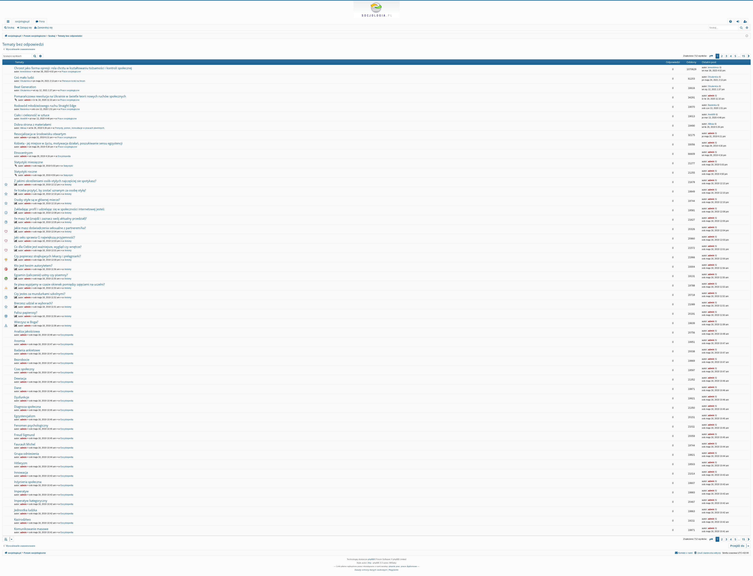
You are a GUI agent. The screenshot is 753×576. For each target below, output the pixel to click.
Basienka (24, 109)
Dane (17, 388)
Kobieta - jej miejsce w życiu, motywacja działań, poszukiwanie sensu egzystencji (68, 143)
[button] (711, 56)
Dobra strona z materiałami (32, 124)
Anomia (19, 341)
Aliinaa (23, 128)
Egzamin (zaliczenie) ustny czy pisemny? (41, 275)
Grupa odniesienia (26, 454)
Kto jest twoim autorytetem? (33, 265)
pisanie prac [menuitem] (394, 566)
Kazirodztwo (22, 519)
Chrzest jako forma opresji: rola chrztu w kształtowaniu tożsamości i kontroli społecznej (73, 68)
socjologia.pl (22, 21)
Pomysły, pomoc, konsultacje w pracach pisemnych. (80, 128)
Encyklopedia (64, 156)
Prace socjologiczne (71, 71)
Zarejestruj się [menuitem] (746, 22)
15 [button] (743, 56)
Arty (369, 563)
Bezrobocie (21, 359)
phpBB (371, 559)
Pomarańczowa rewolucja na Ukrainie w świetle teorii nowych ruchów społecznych (70, 96)
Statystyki (68, 166)
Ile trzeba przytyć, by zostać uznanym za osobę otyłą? (50, 190)
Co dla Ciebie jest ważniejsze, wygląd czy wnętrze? (47, 247)
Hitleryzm (20, 463)
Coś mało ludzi (24, 77)
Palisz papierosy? (25, 312)
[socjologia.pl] (376, 9)
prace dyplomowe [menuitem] (409, 566)
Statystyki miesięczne (28, 162)
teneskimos (25, 71)
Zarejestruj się (45, 27)
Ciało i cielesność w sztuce (31, 115)
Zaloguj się (26, 27)
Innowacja (21, 472)
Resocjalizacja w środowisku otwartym (40, 134)
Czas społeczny (24, 369)
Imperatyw (21, 491)
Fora (42, 21)
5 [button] (735, 56)
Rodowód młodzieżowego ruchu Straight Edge (45, 106)
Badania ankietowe (27, 350)
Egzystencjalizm (24, 416)
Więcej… (9, 22)
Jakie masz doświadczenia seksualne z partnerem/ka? (50, 228)
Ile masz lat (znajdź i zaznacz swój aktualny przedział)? (50, 218)
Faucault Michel (24, 444)
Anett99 (23, 118)
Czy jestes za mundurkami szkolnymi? (39, 294)
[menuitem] (731, 21)
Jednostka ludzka (25, 510)
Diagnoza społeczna (27, 406)
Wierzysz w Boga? (26, 322)
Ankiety (68, 184)
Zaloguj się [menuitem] (738, 22)
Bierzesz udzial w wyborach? (33, 303)
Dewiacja (20, 378)
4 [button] (731, 56)
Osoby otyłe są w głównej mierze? (37, 200)
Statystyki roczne (25, 171)
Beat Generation (25, 87)
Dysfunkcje (21, 397)
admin (27, 100)
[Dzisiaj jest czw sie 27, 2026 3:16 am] (747, 36)
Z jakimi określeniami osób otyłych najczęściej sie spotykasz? (55, 181)
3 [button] (726, 56)
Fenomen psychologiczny (31, 425)
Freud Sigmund (24, 435)
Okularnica (25, 81)
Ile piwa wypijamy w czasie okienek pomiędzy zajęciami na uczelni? (59, 284)
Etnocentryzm (23, 153)
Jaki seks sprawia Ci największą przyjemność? (44, 237)
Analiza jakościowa (27, 331)
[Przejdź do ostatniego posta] (720, 67)
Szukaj (10, 27)
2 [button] (722, 56)
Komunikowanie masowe (31, 529)
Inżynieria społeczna (27, 482)
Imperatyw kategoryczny (30, 501)
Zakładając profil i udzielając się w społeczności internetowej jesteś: (59, 209)
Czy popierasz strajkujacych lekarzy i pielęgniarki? (47, 256)
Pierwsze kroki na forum (73, 81)
